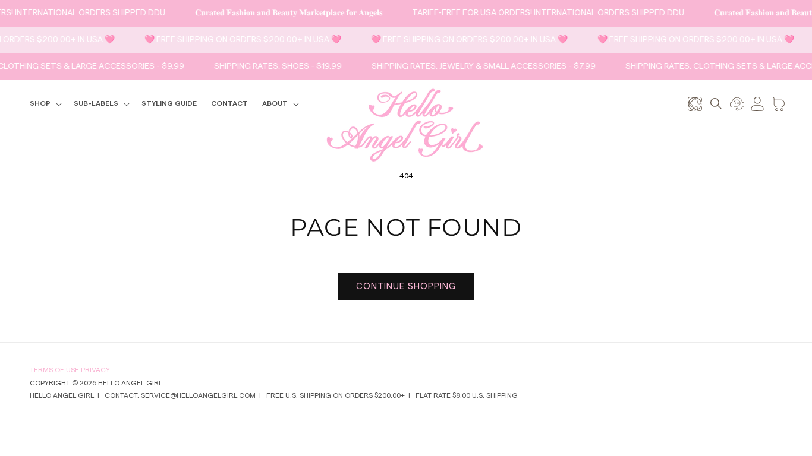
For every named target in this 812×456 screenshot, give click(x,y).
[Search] (716, 104)
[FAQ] (737, 104)
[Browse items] (695, 104)
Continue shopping (406, 286)
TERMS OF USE (54, 369)
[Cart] (777, 104)
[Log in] (757, 104)
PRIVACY (95, 369)
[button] (45, 104)
